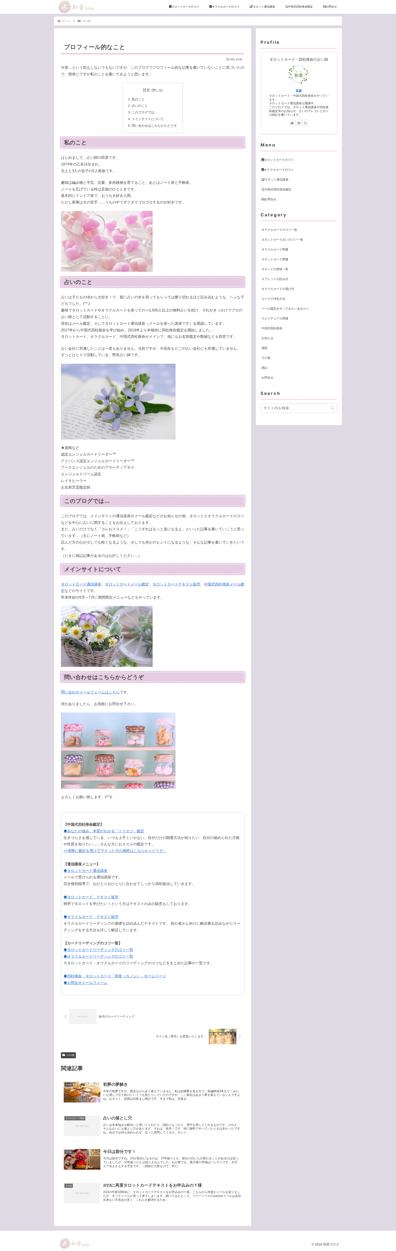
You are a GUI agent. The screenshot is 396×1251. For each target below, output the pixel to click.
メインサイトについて (148, 119)
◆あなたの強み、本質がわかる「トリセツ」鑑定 (103, 831)
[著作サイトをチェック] (292, 123)
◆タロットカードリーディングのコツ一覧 (98, 950)
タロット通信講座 (277, 179)
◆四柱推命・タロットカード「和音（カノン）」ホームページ (114, 976)
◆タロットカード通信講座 (85, 871)
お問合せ (270, 199)
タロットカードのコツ (279, 160)
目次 (146, 90)
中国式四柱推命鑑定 (277, 189)
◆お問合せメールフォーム (85, 983)
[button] (332, 408)
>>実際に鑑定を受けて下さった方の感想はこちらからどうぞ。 (115, 851)
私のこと (138, 99)
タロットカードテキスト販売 (176, 584)
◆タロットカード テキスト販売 (90, 897)
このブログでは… (144, 112)
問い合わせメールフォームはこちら (90, 692)
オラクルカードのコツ (279, 169)
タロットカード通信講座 (81, 584)
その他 (70, 1055)
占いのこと (140, 105)
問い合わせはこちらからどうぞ (154, 125)
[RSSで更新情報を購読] (305, 123)
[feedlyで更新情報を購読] (299, 123)
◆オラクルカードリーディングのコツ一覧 (98, 956)
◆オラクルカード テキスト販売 (90, 917)
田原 (299, 90)
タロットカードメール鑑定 (127, 584)
